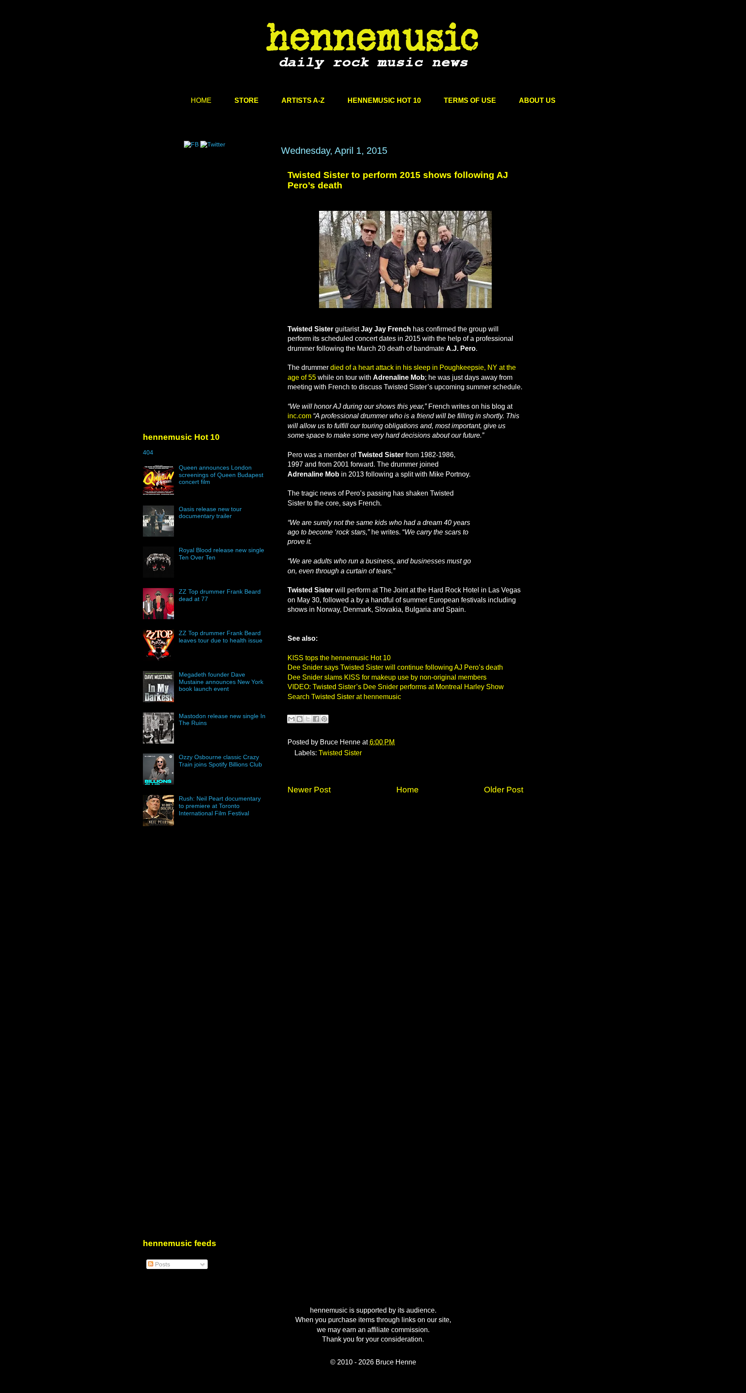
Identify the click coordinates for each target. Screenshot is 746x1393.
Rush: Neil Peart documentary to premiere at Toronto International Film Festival (220, 806)
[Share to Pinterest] (324, 719)
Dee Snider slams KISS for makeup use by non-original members (387, 677)
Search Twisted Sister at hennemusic (344, 696)
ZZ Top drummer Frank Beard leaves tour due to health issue (220, 637)
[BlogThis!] (299, 719)
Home (407, 789)
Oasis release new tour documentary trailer (210, 513)
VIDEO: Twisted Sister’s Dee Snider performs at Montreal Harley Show (396, 686)
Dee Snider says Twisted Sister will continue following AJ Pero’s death (395, 667)
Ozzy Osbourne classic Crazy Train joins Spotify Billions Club (220, 761)
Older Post (503, 789)
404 (148, 452)
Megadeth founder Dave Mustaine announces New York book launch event (221, 682)
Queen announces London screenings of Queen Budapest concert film (221, 475)
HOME (201, 100)
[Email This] (291, 719)
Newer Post (309, 789)
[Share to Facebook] (316, 719)
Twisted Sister (340, 753)
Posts (161, 1264)
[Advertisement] (207, 228)
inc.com (299, 416)
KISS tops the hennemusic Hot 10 (339, 658)
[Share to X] (307, 719)
